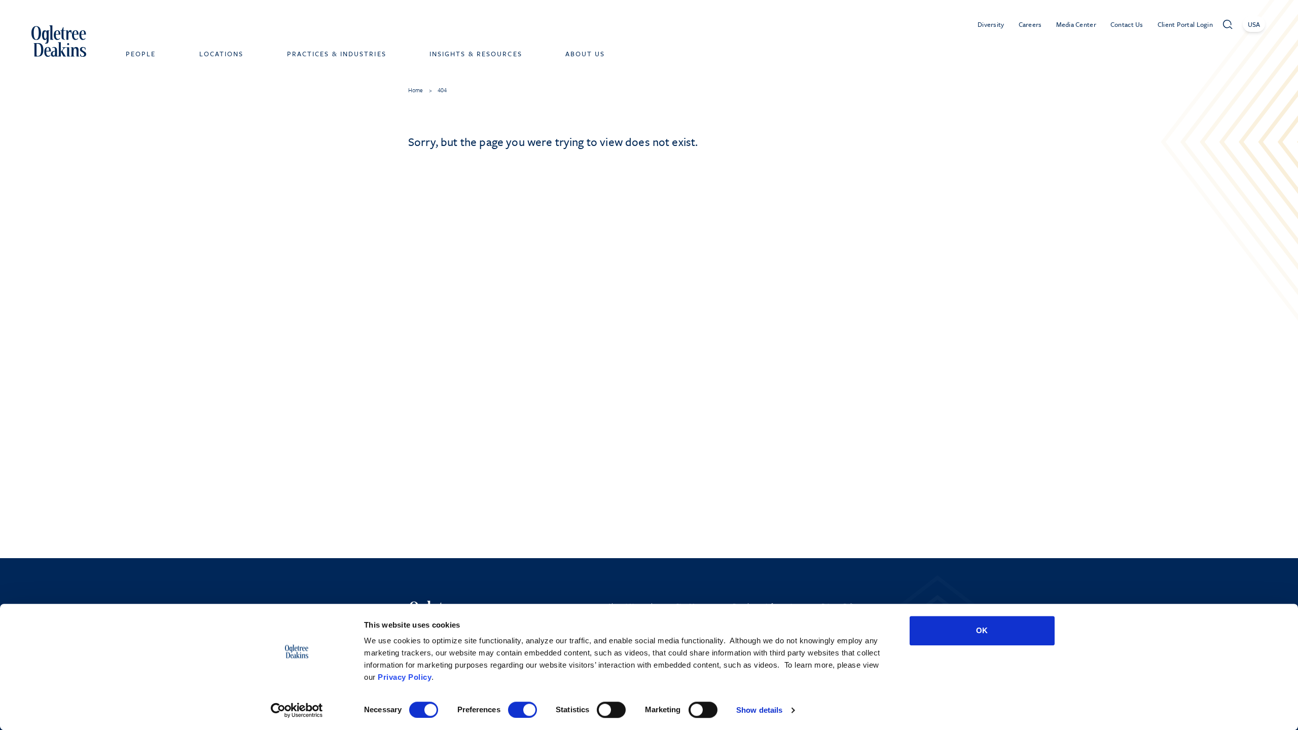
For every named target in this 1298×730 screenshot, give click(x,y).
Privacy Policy (404, 677)
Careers (1030, 24)
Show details (759, 710)
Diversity (991, 24)
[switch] (522, 710)
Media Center (1076, 24)
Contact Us (1126, 24)
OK (982, 630)
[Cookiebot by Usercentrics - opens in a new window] (297, 710)
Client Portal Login (1185, 24)
